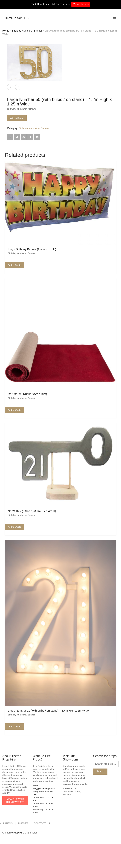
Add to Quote (16, 118)
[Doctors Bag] (18, 87)
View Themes (81, 4)
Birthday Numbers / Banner (27, 30)
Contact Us (42, 823)
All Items (6, 823)
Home (5, 30)
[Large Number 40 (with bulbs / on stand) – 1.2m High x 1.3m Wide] (10, 87)
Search (100, 771)
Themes (23, 823)
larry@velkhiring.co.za (44, 788)
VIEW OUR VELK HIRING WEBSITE (15, 800)
